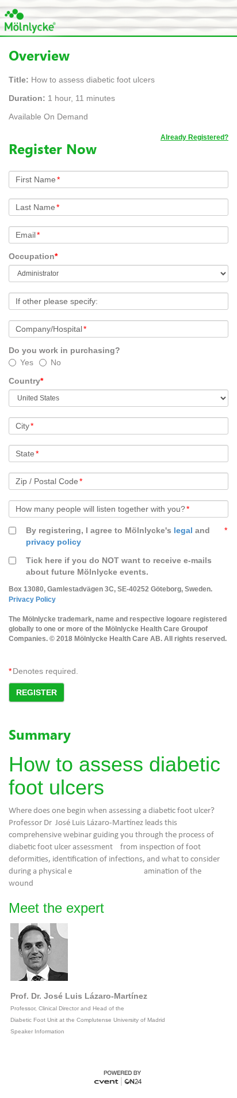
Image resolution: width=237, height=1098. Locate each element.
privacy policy (53, 541)
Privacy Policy (32, 599)
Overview (39, 55)
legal (183, 530)
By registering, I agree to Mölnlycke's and (118, 536)
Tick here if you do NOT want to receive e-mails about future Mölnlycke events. (119, 566)
